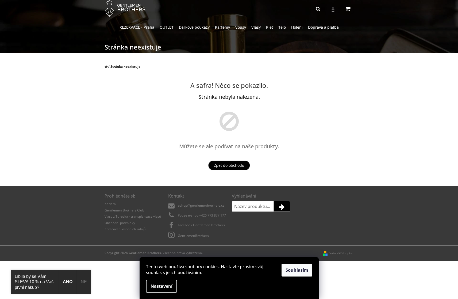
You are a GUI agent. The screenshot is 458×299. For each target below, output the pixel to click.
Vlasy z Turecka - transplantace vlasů (133, 216)
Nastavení (161, 286)
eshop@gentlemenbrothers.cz (201, 205)
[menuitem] (137, 27)
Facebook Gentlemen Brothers (201, 225)
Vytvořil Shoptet (341, 253)
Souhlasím (297, 270)
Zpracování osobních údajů (125, 229)
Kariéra (110, 204)
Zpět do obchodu (229, 165)
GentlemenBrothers (193, 235)
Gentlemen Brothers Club (124, 210)
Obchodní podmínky (120, 223)
